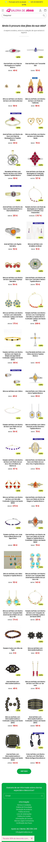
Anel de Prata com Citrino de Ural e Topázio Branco (35, 392)
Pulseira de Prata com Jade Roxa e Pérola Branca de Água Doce (12, 536)
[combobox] (24, 15)
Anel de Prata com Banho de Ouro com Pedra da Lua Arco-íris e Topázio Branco (35, 462)
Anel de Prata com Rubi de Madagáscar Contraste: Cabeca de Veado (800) (35, 173)
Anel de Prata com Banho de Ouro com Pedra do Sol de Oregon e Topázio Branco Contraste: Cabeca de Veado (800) (35, 538)
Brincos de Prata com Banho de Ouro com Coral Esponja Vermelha (13, 279)
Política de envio (24, 812)
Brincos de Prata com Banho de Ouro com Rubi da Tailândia (35, 101)
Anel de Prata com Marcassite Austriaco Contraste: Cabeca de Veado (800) (35, 720)
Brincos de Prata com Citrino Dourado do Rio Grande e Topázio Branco (35, 426)
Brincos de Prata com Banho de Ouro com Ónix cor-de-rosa (35, 683)
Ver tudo (24, 771)
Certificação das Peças (24, 823)
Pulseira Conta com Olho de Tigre (12, 649)
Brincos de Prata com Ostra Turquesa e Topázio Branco (12, 575)
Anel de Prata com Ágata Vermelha (12, 245)
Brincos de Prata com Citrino (12, 391)
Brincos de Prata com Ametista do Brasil (35, 245)
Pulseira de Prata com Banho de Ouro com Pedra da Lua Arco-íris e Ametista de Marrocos (13, 463)
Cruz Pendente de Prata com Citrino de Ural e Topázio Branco (35, 354)
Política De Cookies (24, 816)
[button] (2, 10)
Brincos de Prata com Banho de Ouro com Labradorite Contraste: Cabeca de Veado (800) (13, 315)
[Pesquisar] (43, 15)
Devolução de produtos (24, 809)
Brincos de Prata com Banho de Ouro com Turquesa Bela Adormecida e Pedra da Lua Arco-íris (35, 576)
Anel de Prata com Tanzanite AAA (35, 64)
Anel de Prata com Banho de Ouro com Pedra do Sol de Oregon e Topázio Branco (35, 499)
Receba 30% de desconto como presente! (16, 838)
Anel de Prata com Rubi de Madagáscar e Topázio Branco (13, 65)
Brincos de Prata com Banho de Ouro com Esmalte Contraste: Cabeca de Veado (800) (13, 500)
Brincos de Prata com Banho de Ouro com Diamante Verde (35, 136)
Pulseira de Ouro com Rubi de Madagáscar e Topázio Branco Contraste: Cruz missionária (35, 210)
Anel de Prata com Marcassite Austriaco (12, 683)
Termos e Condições (24, 805)
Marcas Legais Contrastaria (24, 821)
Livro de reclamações (24, 814)
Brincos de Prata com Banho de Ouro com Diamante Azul (13, 100)
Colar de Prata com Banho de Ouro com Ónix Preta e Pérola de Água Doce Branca (35, 756)
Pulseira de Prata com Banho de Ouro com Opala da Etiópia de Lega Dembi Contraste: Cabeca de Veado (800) (13, 356)
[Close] (31, 838)
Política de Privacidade (24, 807)
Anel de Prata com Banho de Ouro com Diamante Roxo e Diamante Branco (12, 209)
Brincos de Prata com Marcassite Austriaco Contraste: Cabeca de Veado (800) (13, 720)
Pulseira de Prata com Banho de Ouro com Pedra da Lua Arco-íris (13, 426)
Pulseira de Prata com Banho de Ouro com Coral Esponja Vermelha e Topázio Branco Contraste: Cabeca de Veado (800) (35, 316)
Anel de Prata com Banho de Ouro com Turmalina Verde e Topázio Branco (35, 279)
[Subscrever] (41, 795)
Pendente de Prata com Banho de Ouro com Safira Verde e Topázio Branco (13, 173)
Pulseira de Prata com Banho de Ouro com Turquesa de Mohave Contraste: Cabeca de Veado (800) (35, 614)
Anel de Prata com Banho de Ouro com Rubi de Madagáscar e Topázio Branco (12, 137)
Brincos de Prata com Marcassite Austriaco (35, 649)
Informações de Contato (24, 818)
